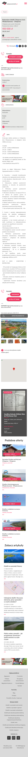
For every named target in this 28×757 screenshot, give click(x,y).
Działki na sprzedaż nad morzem (14, 705)
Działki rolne (14, 722)
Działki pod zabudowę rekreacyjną (14, 727)
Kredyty (14, 695)
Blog (14, 693)
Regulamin (7, 676)
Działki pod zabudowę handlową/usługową (14, 725)
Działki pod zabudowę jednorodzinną (14, 712)
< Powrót (4, 12)
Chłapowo (5, 24)
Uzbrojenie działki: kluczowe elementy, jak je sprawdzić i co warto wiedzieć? (13, 600)
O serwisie (19, 676)
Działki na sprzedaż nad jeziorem (14, 710)
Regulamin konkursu (7, 683)
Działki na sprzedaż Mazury (13, 566)
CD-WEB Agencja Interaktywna (20, 746)
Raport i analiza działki (8, 37)
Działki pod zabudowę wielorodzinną (14, 715)
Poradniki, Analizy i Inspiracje (14, 698)
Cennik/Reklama (19, 683)
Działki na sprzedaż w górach (14, 707)
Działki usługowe (14, 730)
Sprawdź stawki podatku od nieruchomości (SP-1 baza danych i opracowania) (11, 87)
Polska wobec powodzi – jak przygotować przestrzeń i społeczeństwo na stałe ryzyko (13, 636)
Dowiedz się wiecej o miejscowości (14, 126)
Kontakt (20, 685)
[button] (13, 369)
